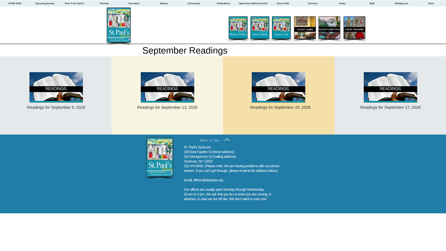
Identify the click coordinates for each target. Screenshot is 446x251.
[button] (134, 3)
